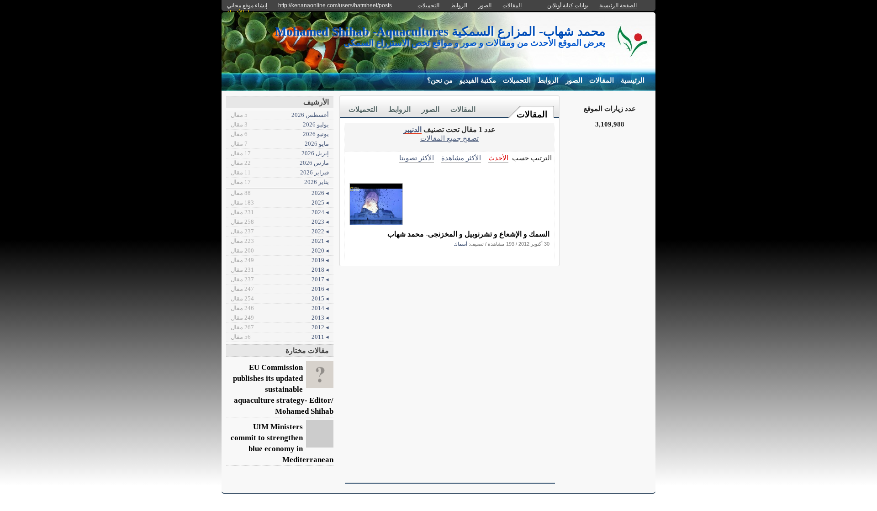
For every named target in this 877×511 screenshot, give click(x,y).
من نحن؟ (440, 80)
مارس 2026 (280, 162)
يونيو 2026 (280, 134)
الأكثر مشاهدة (461, 158)
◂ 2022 (280, 231)
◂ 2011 (280, 336)
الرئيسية (633, 80)
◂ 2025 (280, 202)
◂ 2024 (280, 212)
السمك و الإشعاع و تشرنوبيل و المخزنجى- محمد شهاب (468, 234)
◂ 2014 (280, 308)
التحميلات (517, 80)
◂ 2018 (280, 269)
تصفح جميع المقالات (449, 138)
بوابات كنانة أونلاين (567, 5)
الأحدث (498, 158)
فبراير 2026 (280, 172)
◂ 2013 (280, 317)
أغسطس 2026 (280, 114)
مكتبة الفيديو (478, 80)
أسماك (460, 244)
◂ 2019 (280, 260)
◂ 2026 (280, 193)
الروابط (548, 80)
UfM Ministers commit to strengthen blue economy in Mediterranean (282, 443)
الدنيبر (412, 129)
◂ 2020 (280, 250)
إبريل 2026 (280, 153)
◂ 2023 (280, 221)
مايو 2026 (280, 143)
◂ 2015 (280, 298)
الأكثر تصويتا (416, 158)
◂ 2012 (280, 327)
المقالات (601, 80)
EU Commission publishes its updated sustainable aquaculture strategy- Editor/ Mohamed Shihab (283, 389)
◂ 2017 (280, 279)
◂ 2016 (280, 288)
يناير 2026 (280, 182)
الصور (573, 80)
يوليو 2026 (280, 124)
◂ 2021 (280, 240)
